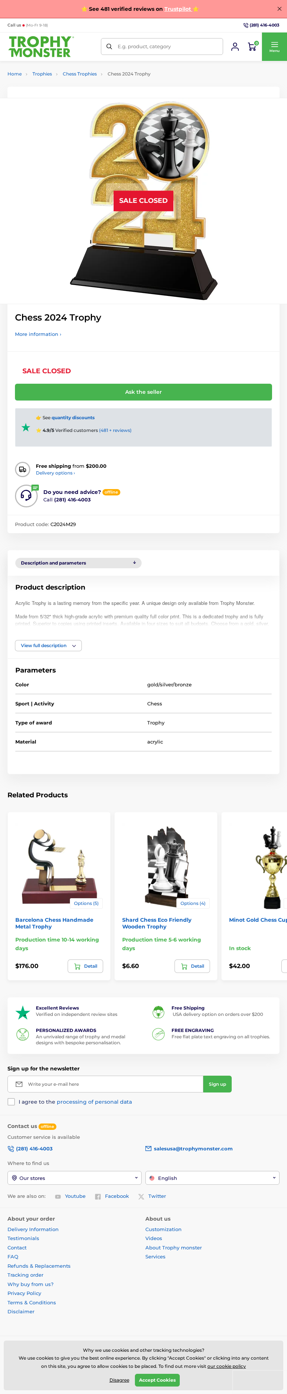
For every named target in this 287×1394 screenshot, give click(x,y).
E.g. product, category (144, 46)
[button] (274, 47)
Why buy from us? (30, 1284)
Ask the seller (143, 392)
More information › (38, 334)
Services (155, 1256)
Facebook (117, 1196)
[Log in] (235, 47)
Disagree (119, 1380)
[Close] (279, 9)
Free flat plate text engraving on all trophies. (221, 1036)
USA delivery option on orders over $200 (217, 1014)
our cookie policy (226, 1366)
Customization (163, 1229)
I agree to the (75, 1101)
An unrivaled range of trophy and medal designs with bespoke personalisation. (80, 1040)
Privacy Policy (24, 1293)
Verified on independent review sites (76, 1014)
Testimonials (23, 1238)
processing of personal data (94, 1101)
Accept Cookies (157, 1380)
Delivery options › (55, 473)
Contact (17, 1248)
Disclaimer (20, 1311)
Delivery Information (33, 1229)
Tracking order (25, 1275)
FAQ (12, 1256)
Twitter (157, 1196)
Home (14, 74)
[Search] (109, 46)
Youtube (75, 1196)
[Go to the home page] (41, 47)
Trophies (42, 74)
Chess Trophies (80, 74)
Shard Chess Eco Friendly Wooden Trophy (156, 923)
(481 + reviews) (115, 430)
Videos (153, 1238)
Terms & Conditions (31, 1302)
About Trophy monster (173, 1248)
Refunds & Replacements (39, 1266)
